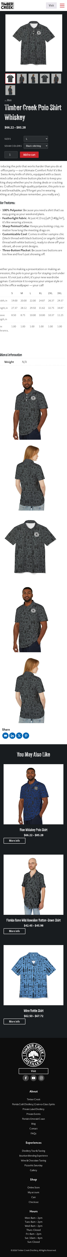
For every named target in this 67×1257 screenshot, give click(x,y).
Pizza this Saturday (33, 1165)
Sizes (8, 138)
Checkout (33, 1202)
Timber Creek (33, 1099)
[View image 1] (10, 78)
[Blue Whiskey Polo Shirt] (33, 794)
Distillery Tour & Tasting (33, 1150)
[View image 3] (33, 78)
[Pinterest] (26, 736)
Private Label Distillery (33, 1109)
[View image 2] (22, 78)
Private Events (33, 1114)
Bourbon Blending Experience (33, 1155)
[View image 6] (10, 90)
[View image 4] (45, 78)
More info (14, 841)
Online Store (33, 1187)
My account (33, 1192)
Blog (33, 1123)
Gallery (33, 1170)
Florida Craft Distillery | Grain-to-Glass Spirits (33, 1104)
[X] (19, 736)
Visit (51, 5)
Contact (33, 1128)
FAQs (33, 1133)
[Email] (5, 736)
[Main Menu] (61, 6)
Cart (33, 1197)
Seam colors (13, 146)
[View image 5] (56, 78)
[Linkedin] (12, 736)
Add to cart (29, 155)
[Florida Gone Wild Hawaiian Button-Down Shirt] (33, 885)
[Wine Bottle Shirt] (33, 975)
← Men (8, 100)
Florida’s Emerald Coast (33, 1118)
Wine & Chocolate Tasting (33, 1160)
